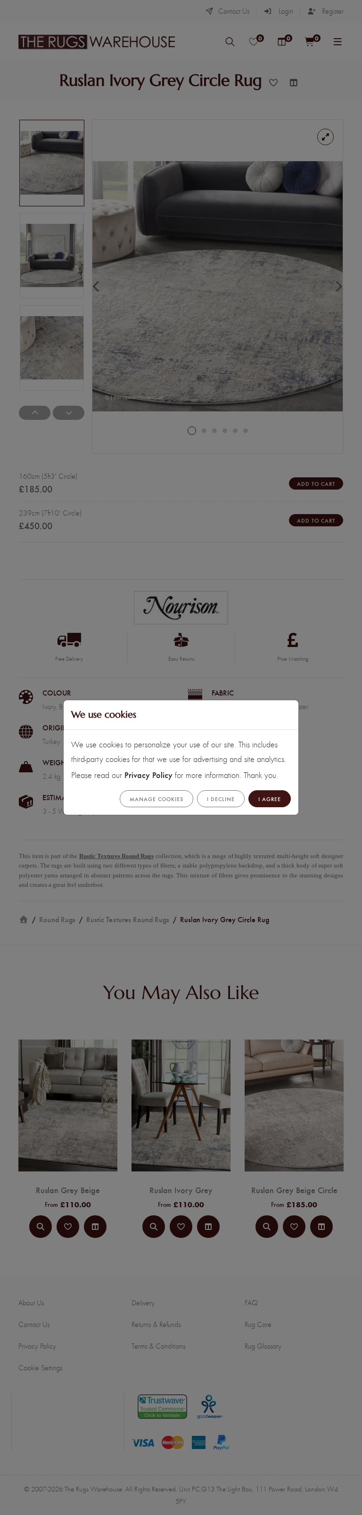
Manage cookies (156, 799)
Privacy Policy (148, 774)
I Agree (269, 799)
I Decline (221, 799)
